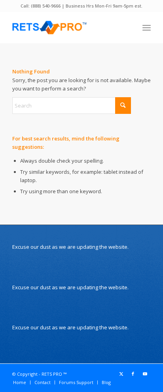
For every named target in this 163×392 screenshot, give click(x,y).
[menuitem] (146, 27)
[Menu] (146, 27)
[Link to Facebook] (133, 374)
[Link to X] (121, 374)
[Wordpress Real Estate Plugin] (67, 27)
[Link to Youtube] (145, 374)
